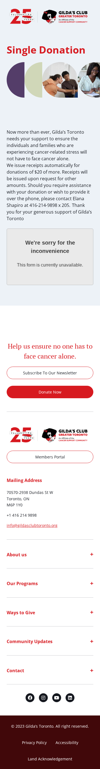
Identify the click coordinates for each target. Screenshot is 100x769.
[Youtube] (56, 697)
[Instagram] (43, 697)
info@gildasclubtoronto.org (32, 525)
